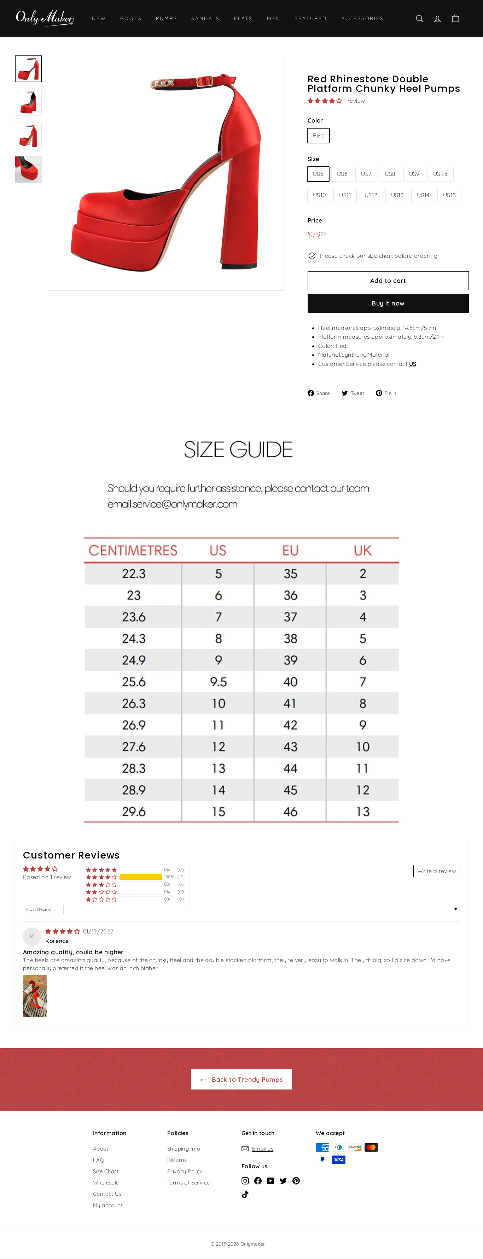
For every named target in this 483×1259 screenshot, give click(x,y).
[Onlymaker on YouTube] (270, 1180)
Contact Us (107, 1193)
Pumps (166, 18)
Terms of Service (188, 1182)
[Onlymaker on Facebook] (258, 1180)
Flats (243, 18)
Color (315, 120)
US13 (397, 194)
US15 (449, 194)
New (99, 18)
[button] (326, 100)
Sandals (205, 18)
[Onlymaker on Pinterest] (296, 1180)
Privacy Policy (185, 1171)
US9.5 (440, 173)
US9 (414, 173)
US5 (318, 173)
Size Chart (105, 1171)
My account (108, 1205)
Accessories (362, 18)
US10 (319, 194)
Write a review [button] (436, 870)
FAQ (98, 1160)
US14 (423, 194)
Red (318, 135)
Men (273, 18)
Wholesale (106, 1182)
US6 (342, 173)
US (413, 363)
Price (315, 220)
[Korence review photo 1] (35, 996)
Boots (131, 18)
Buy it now (388, 303)
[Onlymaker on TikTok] (245, 1194)
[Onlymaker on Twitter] (283, 1180)
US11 (345, 194)
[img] (63, 931)
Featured (311, 18)
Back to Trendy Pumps (246, 1079)
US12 (371, 194)
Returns (177, 1160)
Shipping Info (183, 1148)
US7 (366, 173)
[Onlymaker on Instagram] (245, 1180)
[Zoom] (166, 172)
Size (314, 158)
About (100, 1148)
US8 (390, 173)
